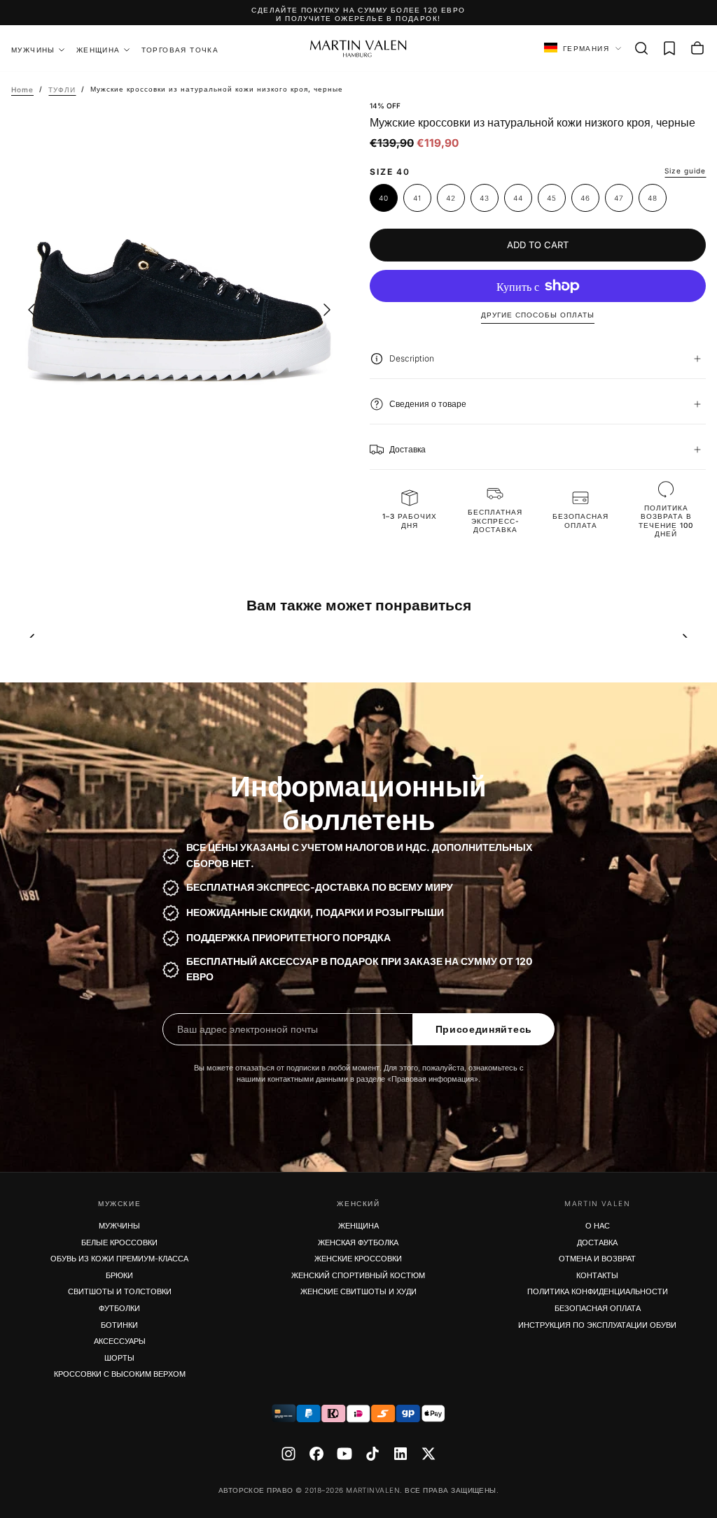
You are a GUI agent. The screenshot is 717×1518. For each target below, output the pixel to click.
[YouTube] (344, 1453)
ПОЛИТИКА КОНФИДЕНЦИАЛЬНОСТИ (597, 1291)
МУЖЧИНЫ (119, 1226)
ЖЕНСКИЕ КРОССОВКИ (358, 1258)
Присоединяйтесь (484, 1029)
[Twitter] (428, 1453)
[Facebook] (316, 1453)
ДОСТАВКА (597, 1242)
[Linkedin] (400, 1453)
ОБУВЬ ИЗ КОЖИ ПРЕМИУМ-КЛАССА (119, 1258)
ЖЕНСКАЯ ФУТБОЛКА (358, 1242)
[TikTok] (372, 1453)
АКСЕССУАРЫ (120, 1341)
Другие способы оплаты (537, 314)
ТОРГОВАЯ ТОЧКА (180, 49)
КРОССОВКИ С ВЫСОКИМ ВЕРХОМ (120, 1374)
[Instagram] (288, 1453)
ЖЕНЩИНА (98, 49)
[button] (641, 48)
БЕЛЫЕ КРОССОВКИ (119, 1242)
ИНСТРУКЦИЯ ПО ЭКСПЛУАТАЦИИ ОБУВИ (597, 1325)
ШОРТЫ (119, 1358)
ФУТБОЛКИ (119, 1308)
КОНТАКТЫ (597, 1275)
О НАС (597, 1226)
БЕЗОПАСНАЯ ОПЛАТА (598, 1308)
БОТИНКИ (119, 1325)
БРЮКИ (119, 1275)
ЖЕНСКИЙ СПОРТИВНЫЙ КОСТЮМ (358, 1275)
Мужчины (33, 49)
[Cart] (697, 48)
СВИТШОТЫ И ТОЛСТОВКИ (120, 1291)
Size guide (685, 170)
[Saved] (669, 48)
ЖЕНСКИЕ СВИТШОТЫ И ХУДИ (358, 1291)
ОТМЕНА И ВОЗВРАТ (597, 1258)
